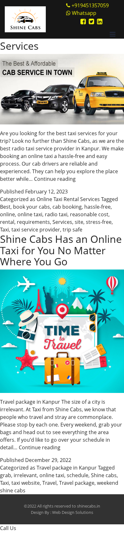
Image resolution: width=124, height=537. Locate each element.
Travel (49, 482)
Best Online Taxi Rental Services (54, 40)
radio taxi (56, 214)
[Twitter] (91, 21)
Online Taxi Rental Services (68, 199)
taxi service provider (35, 229)
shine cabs (12, 490)
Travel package (76, 482)
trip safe (72, 229)
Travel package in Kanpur (67, 467)
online (7, 214)
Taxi (4, 229)
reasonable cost (89, 214)
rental (7, 221)
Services (62, 221)
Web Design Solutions (72, 512)
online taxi (29, 214)
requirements (33, 221)
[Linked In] (99, 21)
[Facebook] (83, 21)
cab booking (67, 206)
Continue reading (55, 178)
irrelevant (25, 475)
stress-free (99, 221)
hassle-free (97, 206)
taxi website (25, 482)
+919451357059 (90, 5)
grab (5, 475)
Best (5, 206)
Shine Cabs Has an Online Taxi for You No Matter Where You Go (61, 250)
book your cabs (31, 206)
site (79, 221)
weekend (107, 482)
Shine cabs (104, 475)
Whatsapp (83, 12)
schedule (77, 475)
